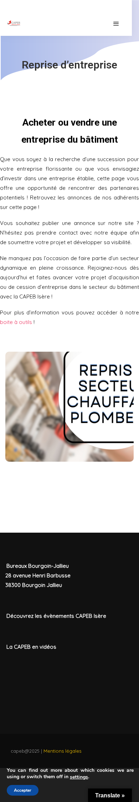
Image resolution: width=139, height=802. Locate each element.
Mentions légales (62, 751)
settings (79, 777)
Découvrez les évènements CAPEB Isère (56, 616)
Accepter (22, 790)
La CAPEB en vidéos (31, 646)
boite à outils (16, 322)
